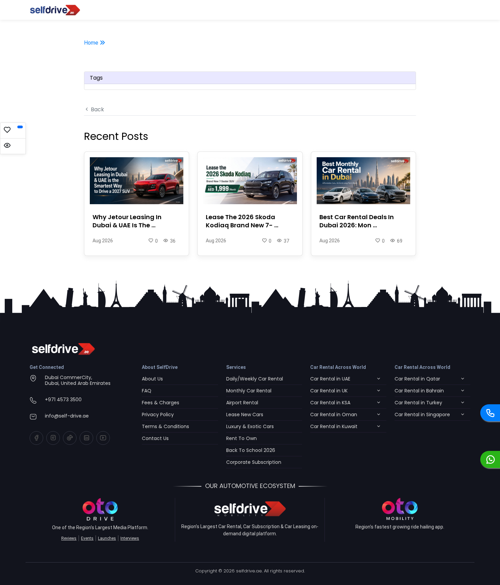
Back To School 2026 (250, 450)
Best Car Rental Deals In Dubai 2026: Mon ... (356, 221)
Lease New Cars (244, 414)
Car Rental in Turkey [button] (418, 402)
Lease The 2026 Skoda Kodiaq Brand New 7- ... (242, 221)
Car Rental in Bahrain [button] (419, 390)
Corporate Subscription (253, 462)
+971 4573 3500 (63, 399)
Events (87, 538)
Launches (107, 538)
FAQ (146, 390)
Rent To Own (241, 438)
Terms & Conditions (165, 426)
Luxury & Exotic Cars (250, 426)
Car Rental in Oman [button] (333, 414)
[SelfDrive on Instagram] (53, 438)
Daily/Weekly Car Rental (254, 378)
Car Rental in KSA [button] (330, 402)
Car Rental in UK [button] (329, 390)
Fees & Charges (160, 402)
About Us (152, 378)
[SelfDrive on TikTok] (70, 438)
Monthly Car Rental (248, 390)
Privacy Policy (158, 414)
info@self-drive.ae (67, 415)
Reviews (69, 538)
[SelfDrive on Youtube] (103, 438)
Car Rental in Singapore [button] (422, 414)
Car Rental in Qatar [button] (417, 378)
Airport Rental (242, 402)
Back (96, 109)
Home (92, 42)
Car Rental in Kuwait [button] (333, 426)
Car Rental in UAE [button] (330, 378)
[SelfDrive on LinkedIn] (86, 438)
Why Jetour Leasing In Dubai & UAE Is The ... (127, 221)
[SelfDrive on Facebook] (36, 438)
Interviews (129, 538)
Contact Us (155, 438)
